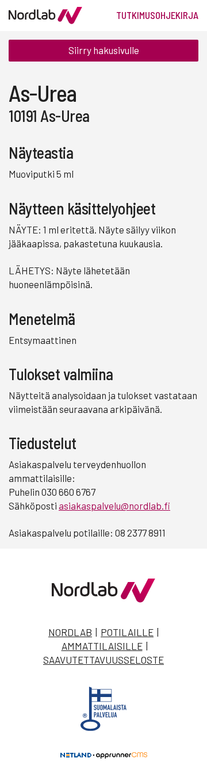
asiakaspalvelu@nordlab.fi (114, 505)
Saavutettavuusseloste (103, 659)
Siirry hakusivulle (103, 50)
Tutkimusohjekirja (157, 15)
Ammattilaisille (102, 646)
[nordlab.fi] (103, 598)
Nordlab (70, 632)
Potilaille (127, 632)
